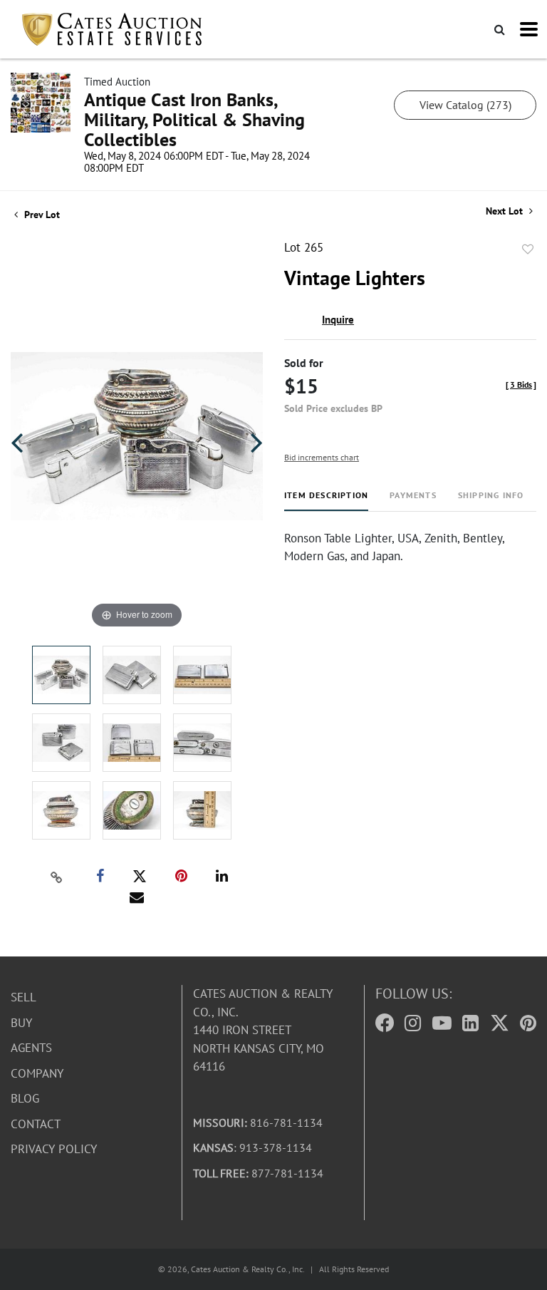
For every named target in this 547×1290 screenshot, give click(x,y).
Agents (31, 1048)
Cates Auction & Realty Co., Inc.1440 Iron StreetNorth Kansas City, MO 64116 (263, 1030)
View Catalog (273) (465, 105)
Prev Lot (40, 214)
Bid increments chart (321, 457)
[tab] (326, 500)
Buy (21, 1023)
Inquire (338, 319)
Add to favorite (527, 249)
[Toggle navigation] (529, 29)
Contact (36, 1124)
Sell (23, 997)
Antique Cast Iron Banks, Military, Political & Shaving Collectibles (194, 119)
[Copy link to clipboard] (57, 876)
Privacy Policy (54, 1149)
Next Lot (506, 211)
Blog (25, 1098)
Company (37, 1073)
